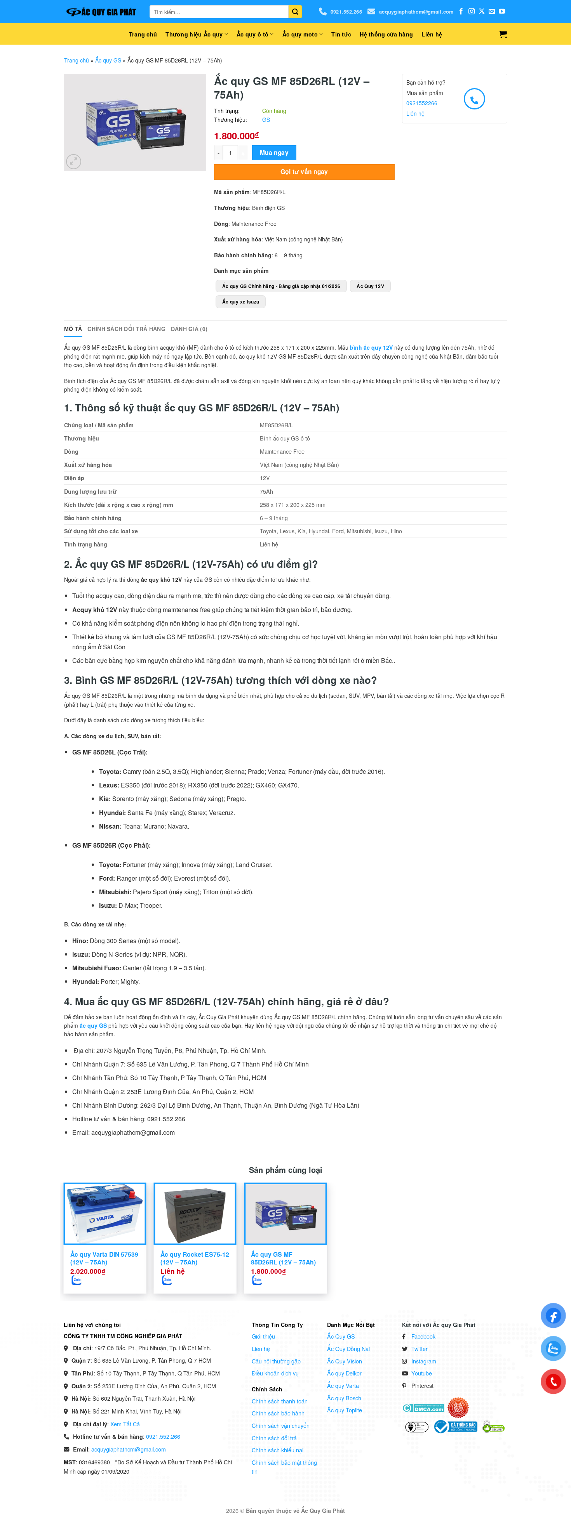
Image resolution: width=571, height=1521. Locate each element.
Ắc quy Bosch (344, 1398)
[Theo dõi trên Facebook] (461, 11)
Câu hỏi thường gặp (276, 1361)
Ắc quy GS (108, 60)
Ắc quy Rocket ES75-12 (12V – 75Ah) (194, 1258)
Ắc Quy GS (341, 1336)
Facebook (423, 1336)
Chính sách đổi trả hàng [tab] (126, 329)
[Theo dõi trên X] (482, 11)
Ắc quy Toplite (344, 1410)
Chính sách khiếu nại (277, 1450)
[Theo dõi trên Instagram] (471, 11)
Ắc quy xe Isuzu (240, 301)
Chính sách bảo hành (278, 1413)
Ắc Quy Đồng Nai (348, 1348)
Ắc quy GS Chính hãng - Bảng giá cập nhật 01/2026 (281, 286)
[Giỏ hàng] (503, 34)
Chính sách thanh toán (280, 1401)
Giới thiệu (263, 1336)
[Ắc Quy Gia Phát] (101, 11)
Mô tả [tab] (73, 329)
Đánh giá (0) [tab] (189, 329)
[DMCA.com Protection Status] (423, 1407)
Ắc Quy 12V (370, 286)
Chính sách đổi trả (274, 1438)
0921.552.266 (346, 11)
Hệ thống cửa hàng (386, 34)
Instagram (423, 1361)
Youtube (421, 1373)
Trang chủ (143, 34)
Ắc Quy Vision (344, 1361)
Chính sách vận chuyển (281, 1425)
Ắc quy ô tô (252, 34)
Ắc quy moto (300, 34)
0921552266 (421, 103)
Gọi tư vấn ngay (304, 171)
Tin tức (341, 34)
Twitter (419, 1348)
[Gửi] (295, 11)
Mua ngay (274, 152)
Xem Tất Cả (125, 1424)
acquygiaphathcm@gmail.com (416, 11)
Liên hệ (431, 34)
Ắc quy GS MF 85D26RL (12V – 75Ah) (283, 1258)
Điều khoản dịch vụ (275, 1373)
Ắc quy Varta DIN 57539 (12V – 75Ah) (104, 1258)
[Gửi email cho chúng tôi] (492, 11)
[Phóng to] (73, 161)
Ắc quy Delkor (344, 1373)
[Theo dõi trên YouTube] (502, 11)
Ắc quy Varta (343, 1385)
